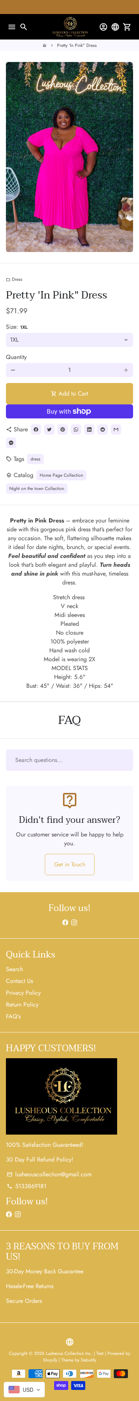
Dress (14, 279)
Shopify (50, 1360)
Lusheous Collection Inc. (69, 1353)
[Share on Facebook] (36, 429)
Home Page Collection (61, 475)
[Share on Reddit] (102, 429)
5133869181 (26, 1186)
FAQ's (13, 1016)
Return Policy (22, 1004)
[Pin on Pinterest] (62, 429)
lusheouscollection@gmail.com (49, 1174)
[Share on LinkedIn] (89, 429)
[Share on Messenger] (11, 443)
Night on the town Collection (36, 488)
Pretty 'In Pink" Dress (77, 45)
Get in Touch (69, 864)
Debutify (88, 1360)
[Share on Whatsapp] (76, 429)
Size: (16, 326)
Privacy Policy (23, 992)
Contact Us (19, 981)
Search (14, 969)
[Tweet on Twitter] (49, 429)
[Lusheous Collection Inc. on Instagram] (74, 922)
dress (35, 459)
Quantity (16, 357)
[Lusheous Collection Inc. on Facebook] (65, 922)
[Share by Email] (116, 429)
